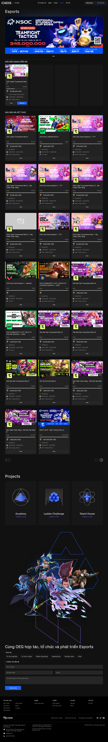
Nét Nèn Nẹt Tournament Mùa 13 (51, 332)
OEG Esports (6, 710)
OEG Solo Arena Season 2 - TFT (51, 185)
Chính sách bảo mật (70, 718)
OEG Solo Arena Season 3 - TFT (84, 137)
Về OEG (90, 703)
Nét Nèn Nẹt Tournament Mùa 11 (17, 381)
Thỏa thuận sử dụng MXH (85, 718)
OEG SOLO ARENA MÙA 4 (49, 137)
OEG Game (6, 705)
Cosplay (17, 708)
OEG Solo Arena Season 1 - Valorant (19, 283)
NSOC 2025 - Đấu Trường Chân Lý (52, 430)
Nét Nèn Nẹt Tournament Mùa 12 (84, 332)
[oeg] (8, 718)
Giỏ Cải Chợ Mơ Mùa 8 (48, 381)
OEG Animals (18, 703)
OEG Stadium (56, 703)
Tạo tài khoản (100, 3)
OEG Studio (6, 708)
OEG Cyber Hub (56, 705)
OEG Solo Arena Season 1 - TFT (51, 234)
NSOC (17, 705)
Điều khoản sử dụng (56, 718)
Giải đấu (72, 703)
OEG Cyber (6, 703)
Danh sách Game (39, 703)
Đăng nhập (89, 3)
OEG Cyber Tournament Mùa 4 (17, 137)
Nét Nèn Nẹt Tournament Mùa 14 (84, 283)
